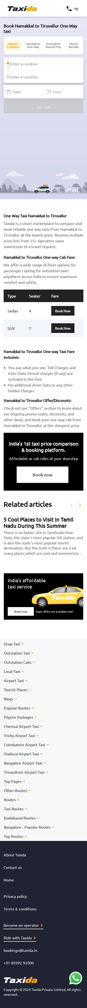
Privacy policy (15, 896)
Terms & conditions (20, 908)
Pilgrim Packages (18, 717)
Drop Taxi (12, 643)
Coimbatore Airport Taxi (24, 744)
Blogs (8, 698)
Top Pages (13, 781)
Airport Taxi (14, 680)
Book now (42, 474)
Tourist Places (16, 689)
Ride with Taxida (18, 937)
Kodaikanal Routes (20, 817)
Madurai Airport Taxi (21, 753)
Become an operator (21, 925)
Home (9, 879)
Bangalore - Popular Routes (27, 827)
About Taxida (15, 854)
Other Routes (15, 790)
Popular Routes (17, 707)
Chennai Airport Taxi (21, 726)
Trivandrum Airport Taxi (24, 772)
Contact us (13, 867)
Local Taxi (12, 671)
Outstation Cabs (17, 662)
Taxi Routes (14, 808)
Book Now (63, 311)
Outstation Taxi (17, 652)
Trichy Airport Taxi (19, 735)
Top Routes (13, 836)
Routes (10, 799)
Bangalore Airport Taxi (23, 762)
